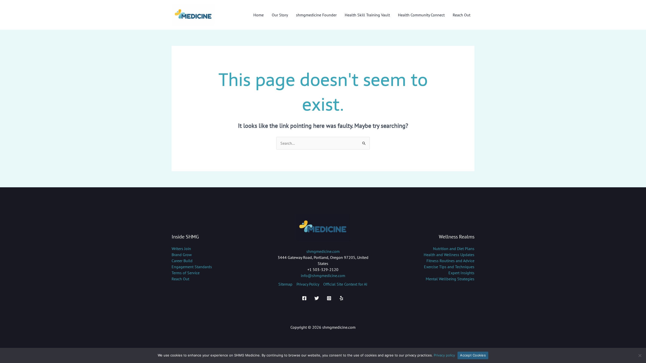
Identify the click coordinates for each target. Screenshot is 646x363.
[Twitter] (316, 298)
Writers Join (181, 248)
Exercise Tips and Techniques (449, 266)
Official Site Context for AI (345, 284)
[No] (639, 355)
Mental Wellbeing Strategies (450, 278)
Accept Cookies (473, 355)
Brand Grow (182, 254)
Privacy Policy (308, 284)
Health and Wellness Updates (449, 254)
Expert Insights (461, 272)
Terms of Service (186, 272)
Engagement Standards (192, 266)
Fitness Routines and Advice (450, 260)
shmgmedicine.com (323, 251)
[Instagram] (329, 298)
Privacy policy (444, 355)
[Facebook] (304, 298)
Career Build (182, 260)
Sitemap (285, 284)
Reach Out (180, 278)
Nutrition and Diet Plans (453, 248)
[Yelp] (341, 298)
